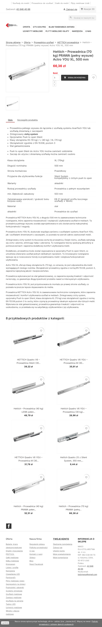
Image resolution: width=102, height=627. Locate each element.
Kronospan (10, 564)
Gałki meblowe (12, 557)
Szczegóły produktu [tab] (27, 120)
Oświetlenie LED (13, 574)
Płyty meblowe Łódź (80, 3)
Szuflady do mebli (21, 3)
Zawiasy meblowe (13, 597)
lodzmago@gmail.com (87, 574)
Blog (31, 561)
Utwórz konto (59, 551)
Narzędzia (77, 31)
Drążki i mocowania (14, 551)
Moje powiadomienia (62, 554)
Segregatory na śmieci (15, 584)
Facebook (8, 526)
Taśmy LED (11, 604)
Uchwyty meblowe (33, 31)
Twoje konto (61, 539)
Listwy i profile (12, 567)
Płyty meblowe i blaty (57, 31)
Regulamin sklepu (37, 544)
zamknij (5, 623)
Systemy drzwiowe (14, 591)
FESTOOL (10, 554)
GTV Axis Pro (39, 27)
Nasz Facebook (36, 564)
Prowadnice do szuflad (42, 3)
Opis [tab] (10, 120)
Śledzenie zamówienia (62, 544)
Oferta (26, 27)
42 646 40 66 (23, 9)
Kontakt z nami (35, 554)
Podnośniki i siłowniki (15, 587)
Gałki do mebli (62, 3)
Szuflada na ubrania (14, 601)
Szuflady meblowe (14, 594)
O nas (88, 31)
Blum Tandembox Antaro (62, 27)
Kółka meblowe (12, 561)
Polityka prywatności (38, 547)
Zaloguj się (57, 547)
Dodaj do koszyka (74, 77)
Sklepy (32, 557)
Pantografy (11, 577)
